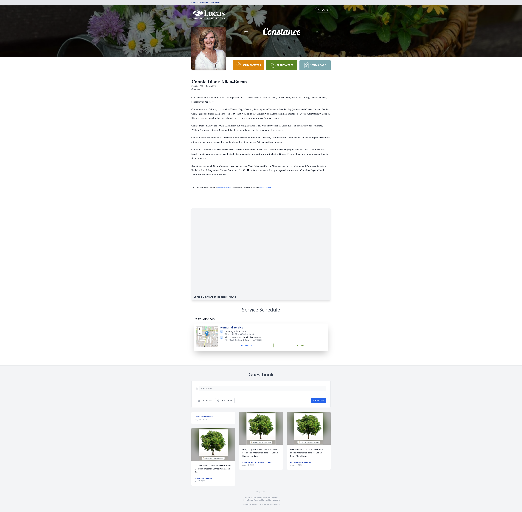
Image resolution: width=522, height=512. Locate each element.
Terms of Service (268, 500)
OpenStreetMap (264, 504)
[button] (207, 333)
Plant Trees (300, 345)
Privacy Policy (253, 500)
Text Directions (246, 345)
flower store (265, 187)
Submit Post (318, 400)
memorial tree (224, 187)
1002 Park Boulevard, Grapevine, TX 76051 (244, 340)
